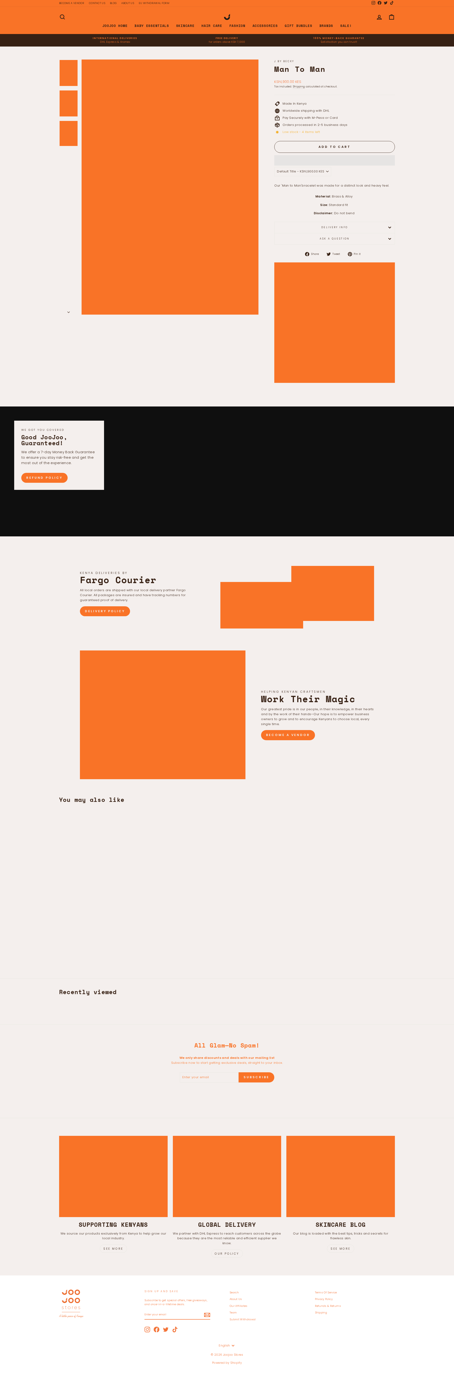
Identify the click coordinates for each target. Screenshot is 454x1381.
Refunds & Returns (328, 1306)
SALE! (346, 25)
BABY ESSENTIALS (152, 25)
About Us (236, 1299)
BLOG (113, 3)
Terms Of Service (326, 1292)
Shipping (299, 86)
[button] (334, 160)
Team (233, 1312)
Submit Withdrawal (243, 1319)
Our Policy (227, 1254)
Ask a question (334, 238)
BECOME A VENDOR (71, 3)
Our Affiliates (239, 1306)
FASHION (237, 25)
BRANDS (326, 25)
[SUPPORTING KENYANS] (113, 1176)
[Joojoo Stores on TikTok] (175, 1329)
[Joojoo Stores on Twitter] (166, 1329)
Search (234, 1292)
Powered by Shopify (227, 1363)
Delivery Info (334, 227)
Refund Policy (44, 477)
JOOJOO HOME (115, 25)
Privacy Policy (324, 1299)
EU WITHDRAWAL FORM (154, 3)
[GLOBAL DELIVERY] (227, 1176)
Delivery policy (105, 611)
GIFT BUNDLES (298, 25)
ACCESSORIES (265, 25)
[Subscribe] (207, 1315)
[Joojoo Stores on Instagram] (147, 1329)
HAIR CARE (211, 25)
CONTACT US (97, 3)
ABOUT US (127, 3)
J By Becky (284, 61)
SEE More (341, 1249)
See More (113, 1249)
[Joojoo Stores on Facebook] (156, 1329)
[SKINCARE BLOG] (340, 1176)
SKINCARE (185, 25)
